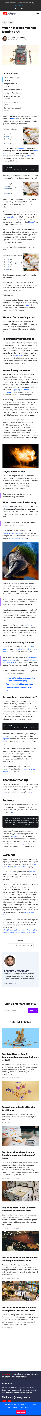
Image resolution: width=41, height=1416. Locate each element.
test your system (20, 867)
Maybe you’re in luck (12, 93)
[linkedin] (22, 8)
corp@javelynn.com (19, 5)
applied (7, 506)
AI (4, 22)
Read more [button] (29, 1407)
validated (33, 872)
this (27, 754)
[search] (34, 13)
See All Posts (8, 983)
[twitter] (19, 8)
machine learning (12, 217)
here (4, 792)
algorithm (6, 739)
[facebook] (16, 8)
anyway (24, 844)
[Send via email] (9, 945)
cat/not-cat (29, 625)
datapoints (21, 148)
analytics (14, 836)
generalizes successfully (11, 533)
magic (26, 305)
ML (11, 22)
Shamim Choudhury (16, 38)
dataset (14, 119)
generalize (18, 356)
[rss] (25, 8)
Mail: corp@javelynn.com (16, 1397)
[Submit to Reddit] (24, 945)
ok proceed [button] (21, 1412)
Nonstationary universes (13, 90)
